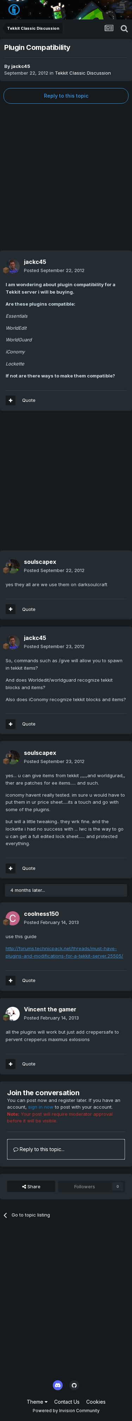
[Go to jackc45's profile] (13, 266)
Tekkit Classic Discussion (83, 73)
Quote (29, 400)
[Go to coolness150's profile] (13, 918)
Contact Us (67, 1402)
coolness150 (41, 913)
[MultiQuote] (10, 400)
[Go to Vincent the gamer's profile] (13, 1014)
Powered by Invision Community (66, 1410)
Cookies (96, 1402)
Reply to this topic (66, 96)
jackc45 (20, 66)
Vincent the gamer (50, 1009)
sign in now (41, 1107)
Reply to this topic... (41, 1149)
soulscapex (40, 561)
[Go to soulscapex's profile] (13, 566)
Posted (54, 270)
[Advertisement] (66, 177)
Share (33, 1186)
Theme (36, 1402)
